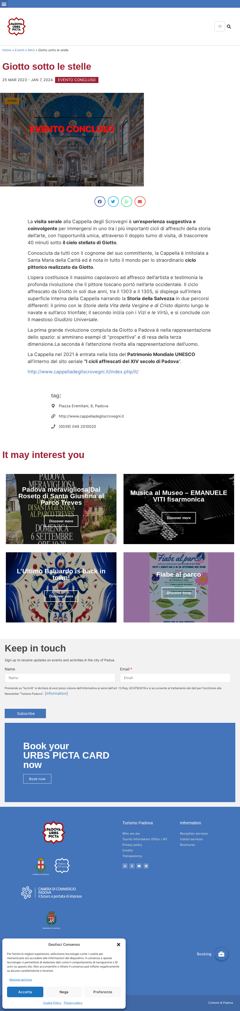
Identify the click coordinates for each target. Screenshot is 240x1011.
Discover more (61, 521)
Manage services (20, 979)
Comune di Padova (220, 1002)
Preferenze (102, 992)
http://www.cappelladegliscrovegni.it (91, 416)
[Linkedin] (146, 866)
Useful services (191, 839)
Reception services (194, 833)
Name (10, 669)
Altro (31, 50)
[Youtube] (139, 866)
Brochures (187, 845)
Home (6, 50)
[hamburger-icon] (219, 26)
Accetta (25, 992)
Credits (127, 850)
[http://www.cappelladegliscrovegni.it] (53, 416)
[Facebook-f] (132, 866)
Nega (64, 992)
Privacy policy (73, 1002)
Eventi (19, 50)
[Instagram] (125, 866)
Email (125, 669)
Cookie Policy (52, 1002)
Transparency (132, 856)
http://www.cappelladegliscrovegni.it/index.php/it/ (83, 372)
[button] (118, 944)
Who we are (131, 833)
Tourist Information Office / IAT (144, 839)
